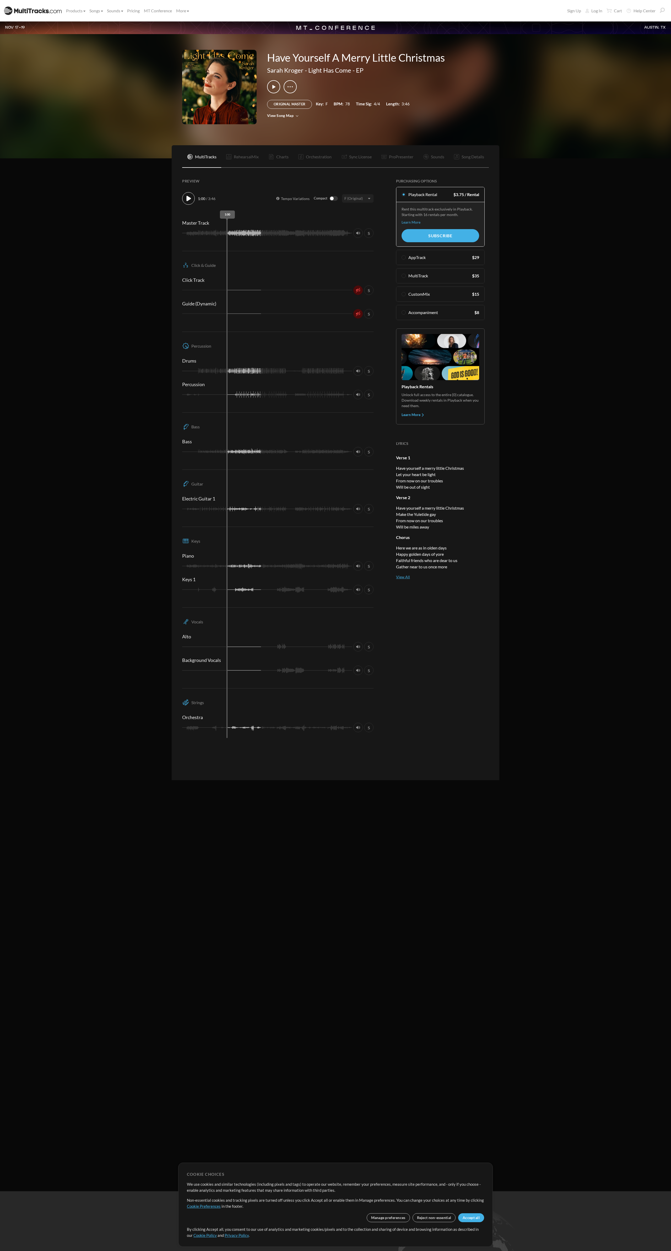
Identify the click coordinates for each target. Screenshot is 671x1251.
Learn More (411, 222)
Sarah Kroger (285, 70)
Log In (596, 10)
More (181, 10)
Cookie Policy (205, 1235)
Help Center (645, 10)
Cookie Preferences (204, 1206)
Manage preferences (388, 1217)
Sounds (113, 10)
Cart (618, 10)
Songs (94, 10)
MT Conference (158, 10)
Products (74, 10)
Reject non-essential (434, 1217)
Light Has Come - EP (336, 70)
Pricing (133, 10)
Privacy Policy (237, 1235)
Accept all (471, 1217)
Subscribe (440, 235)
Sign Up (574, 10)
